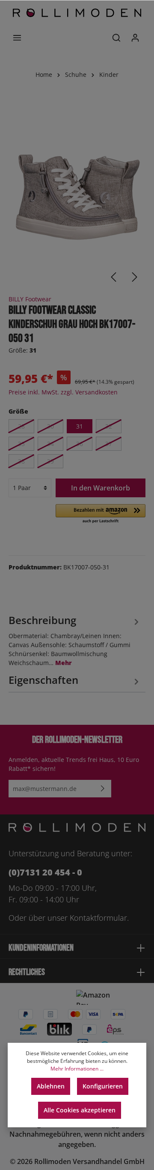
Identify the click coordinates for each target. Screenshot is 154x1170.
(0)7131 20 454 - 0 (45, 872)
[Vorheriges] (113, 277)
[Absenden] (102, 788)
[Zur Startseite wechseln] (77, 12)
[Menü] (17, 37)
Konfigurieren (103, 1086)
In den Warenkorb (100, 488)
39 (50, 461)
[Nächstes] (134, 277)
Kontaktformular (98, 918)
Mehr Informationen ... (77, 1068)
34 (50, 444)
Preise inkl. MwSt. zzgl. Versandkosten (63, 392)
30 (50, 426)
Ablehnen (51, 1086)
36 (79, 444)
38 (21, 461)
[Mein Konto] (135, 37)
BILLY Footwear (30, 299)
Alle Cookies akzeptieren (80, 1110)
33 (21, 444)
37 (108, 444)
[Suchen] (116, 37)
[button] (100, 514)
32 (108, 426)
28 (21, 426)
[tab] (75, 639)
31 (79, 426)
